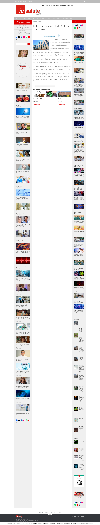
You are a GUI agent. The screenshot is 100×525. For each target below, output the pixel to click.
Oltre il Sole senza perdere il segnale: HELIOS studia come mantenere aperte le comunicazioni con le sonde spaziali (81, 401)
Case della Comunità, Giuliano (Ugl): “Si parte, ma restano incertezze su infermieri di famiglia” (23, 225)
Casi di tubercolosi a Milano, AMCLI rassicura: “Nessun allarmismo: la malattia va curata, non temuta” (22, 146)
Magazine (24, 1)
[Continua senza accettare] (98, 523)
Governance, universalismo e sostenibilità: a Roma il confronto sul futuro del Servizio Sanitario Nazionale (23, 198)
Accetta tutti (75, 523)
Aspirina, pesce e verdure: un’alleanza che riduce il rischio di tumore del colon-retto (79, 278)
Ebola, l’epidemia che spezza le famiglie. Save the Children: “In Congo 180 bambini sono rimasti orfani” (23, 332)
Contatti (30, 1)
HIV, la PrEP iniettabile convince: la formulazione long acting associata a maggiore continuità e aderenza (22, 386)
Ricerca (25, 18)
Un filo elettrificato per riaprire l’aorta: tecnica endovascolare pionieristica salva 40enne (79, 107)
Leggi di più (90, 523)
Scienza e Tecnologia (68, 18)
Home (16, 1)
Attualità (53, 18)
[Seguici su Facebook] (19, 23)
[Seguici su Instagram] (24, 23)
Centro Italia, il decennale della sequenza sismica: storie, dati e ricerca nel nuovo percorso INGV (81, 368)
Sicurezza (75, 18)
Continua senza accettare (83, 523)
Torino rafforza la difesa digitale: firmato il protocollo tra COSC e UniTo (81, 450)
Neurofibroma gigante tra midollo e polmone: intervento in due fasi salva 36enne (79, 85)
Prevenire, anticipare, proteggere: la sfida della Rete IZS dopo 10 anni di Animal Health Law (22, 159)
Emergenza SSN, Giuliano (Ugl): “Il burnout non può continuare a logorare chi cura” (23, 413)
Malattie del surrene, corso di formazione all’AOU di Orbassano (63, 100)
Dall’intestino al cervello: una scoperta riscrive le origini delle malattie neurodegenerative (79, 140)
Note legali (47, 512)
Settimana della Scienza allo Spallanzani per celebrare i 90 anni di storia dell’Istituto (22, 185)
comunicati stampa (37, 21)
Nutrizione (30, 18)
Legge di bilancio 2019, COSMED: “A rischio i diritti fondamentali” (38, 100)
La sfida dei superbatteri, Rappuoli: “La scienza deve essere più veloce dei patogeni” (23, 252)
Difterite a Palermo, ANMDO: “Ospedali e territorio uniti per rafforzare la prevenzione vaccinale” (23, 212)
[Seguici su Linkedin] (23, 23)
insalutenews (54, 101)
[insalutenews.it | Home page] (28, 10)
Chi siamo (20, 1)
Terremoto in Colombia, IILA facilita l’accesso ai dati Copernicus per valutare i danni (22, 399)
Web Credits (59, 512)
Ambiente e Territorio (60, 18)
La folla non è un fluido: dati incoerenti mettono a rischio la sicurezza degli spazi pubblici (81, 458)
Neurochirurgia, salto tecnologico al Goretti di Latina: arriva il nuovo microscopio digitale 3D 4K (22, 305)
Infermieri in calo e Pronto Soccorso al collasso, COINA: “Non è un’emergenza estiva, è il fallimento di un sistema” (23, 373)
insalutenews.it (37, 32)
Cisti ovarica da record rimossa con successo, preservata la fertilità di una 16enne (79, 222)
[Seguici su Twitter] (21, 23)
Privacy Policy (53, 512)
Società (49, 18)
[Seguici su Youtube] (28, 23)
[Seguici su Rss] (29, 23)
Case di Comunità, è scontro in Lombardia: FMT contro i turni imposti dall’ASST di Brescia (23, 239)
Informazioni (41, 512)
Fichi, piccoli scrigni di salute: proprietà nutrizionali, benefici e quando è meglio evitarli (23, 104)
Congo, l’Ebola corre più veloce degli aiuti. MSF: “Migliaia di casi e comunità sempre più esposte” (23, 319)
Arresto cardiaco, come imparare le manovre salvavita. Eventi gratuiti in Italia (22, 266)
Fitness (34, 18)
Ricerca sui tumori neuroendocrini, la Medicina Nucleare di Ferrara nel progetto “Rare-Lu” (22, 359)
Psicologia (39, 18)
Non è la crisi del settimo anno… (79, 497)
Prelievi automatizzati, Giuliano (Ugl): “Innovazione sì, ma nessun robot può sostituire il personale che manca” (23, 279)
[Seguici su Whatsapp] (26, 23)
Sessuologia (44, 18)
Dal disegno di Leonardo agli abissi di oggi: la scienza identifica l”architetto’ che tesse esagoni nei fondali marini (81, 412)
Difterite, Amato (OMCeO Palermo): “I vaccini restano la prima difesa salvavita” (22, 132)
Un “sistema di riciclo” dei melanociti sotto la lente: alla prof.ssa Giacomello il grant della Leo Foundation (23, 345)
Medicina (20, 18)
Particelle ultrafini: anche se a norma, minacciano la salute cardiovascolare (79, 75)
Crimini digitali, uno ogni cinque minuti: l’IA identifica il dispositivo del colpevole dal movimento (81, 467)
